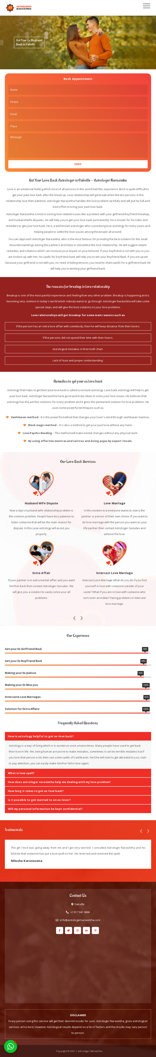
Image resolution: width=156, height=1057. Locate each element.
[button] (10, 1046)
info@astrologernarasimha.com (80, 920)
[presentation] (74, 617)
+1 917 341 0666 (80, 912)
